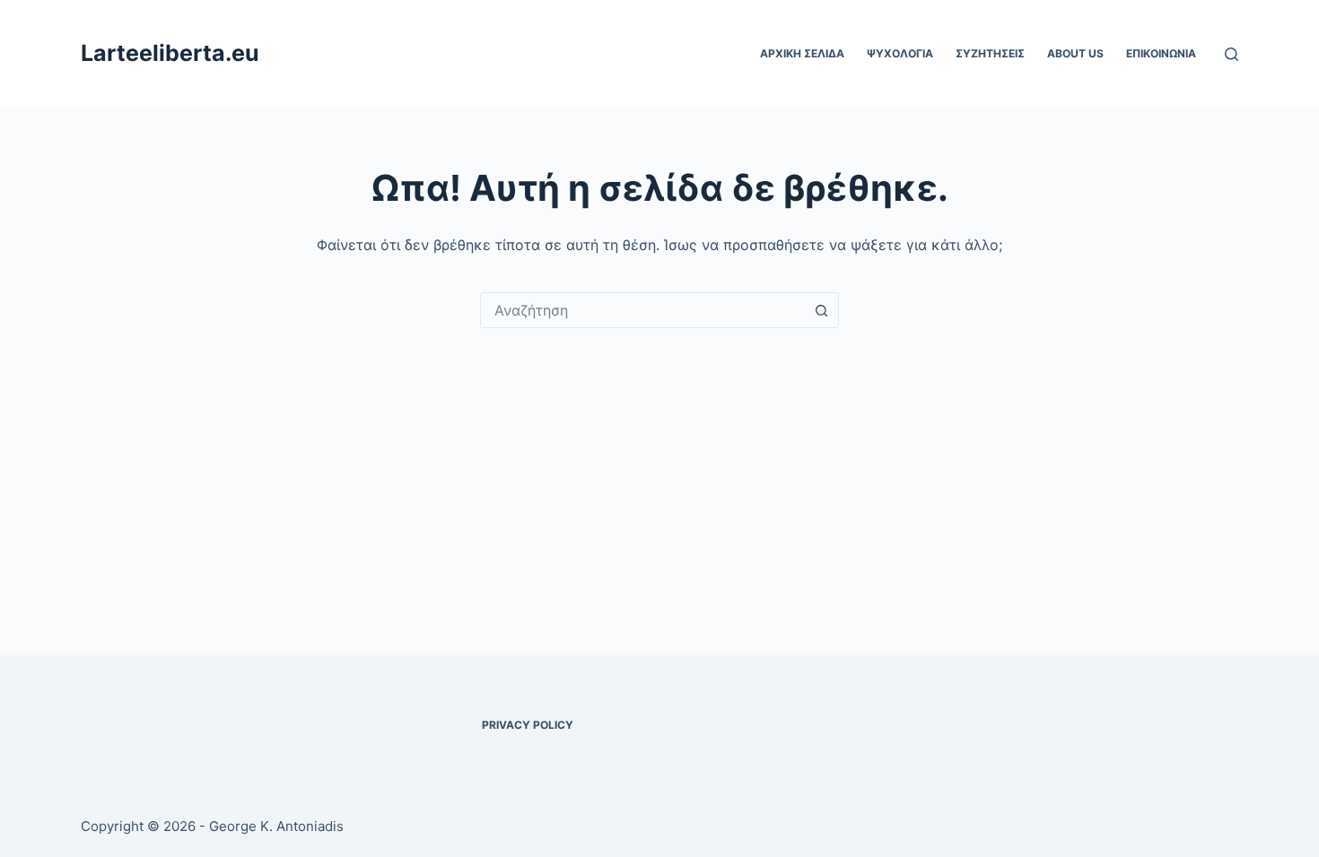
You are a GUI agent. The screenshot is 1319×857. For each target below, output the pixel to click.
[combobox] (642, 310)
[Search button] (821, 310)
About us (1075, 53)
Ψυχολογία (900, 53)
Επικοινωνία (1161, 53)
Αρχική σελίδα (802, 53)
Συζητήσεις (990, 53)
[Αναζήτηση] (1231, 54)
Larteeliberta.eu (170, 52)
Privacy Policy (527, 724)
